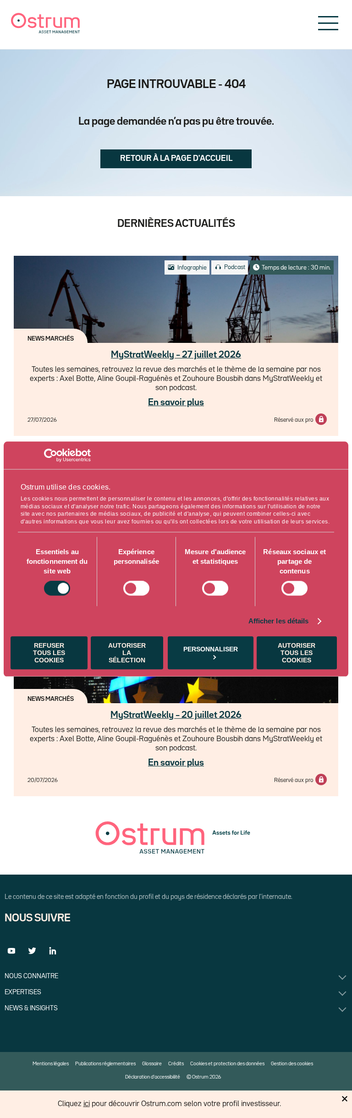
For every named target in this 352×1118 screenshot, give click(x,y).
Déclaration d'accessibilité (152, 1077)
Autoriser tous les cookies (296, 653)
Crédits (176, 1064)
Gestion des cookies (292, 1064)
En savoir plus (176, 402)
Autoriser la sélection (127, 653)
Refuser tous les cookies (49, 653)
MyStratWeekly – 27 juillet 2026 (176, 355)
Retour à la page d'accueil (176, 158)
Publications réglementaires (105, 1064)
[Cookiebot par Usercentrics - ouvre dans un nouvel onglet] (51, 455)
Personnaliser (210, 649)
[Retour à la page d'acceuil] (45, 31)
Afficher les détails (278, 621)
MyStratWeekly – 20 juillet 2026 (176, 715)
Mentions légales (51, 1064)
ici (86, 1104)
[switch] (136, 588)
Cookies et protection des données (227, 1064)
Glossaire (152, 1064)
